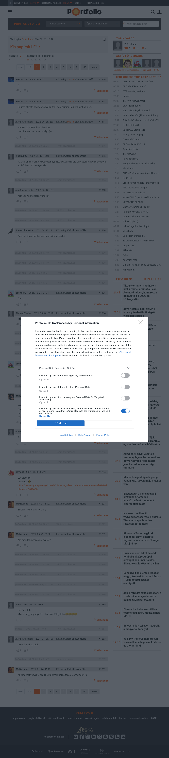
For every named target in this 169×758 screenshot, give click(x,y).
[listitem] (84, 368)
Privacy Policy (103, 435)
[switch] (125, 375)
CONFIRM (61, 423)
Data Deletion (66, 435)
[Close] (141, 323)
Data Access (84, 435)
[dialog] (84, 379)
